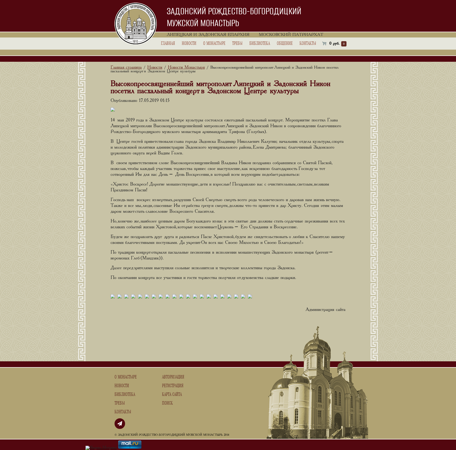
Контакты (308, 43)
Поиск (167, 403)
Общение (285, 43)
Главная (168, 43)
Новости (189, 43)
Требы (237, 43)
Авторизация (173, 377)
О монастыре (214, 43)
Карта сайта (172, 394)
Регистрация (172, 386)
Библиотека (259, 43)
